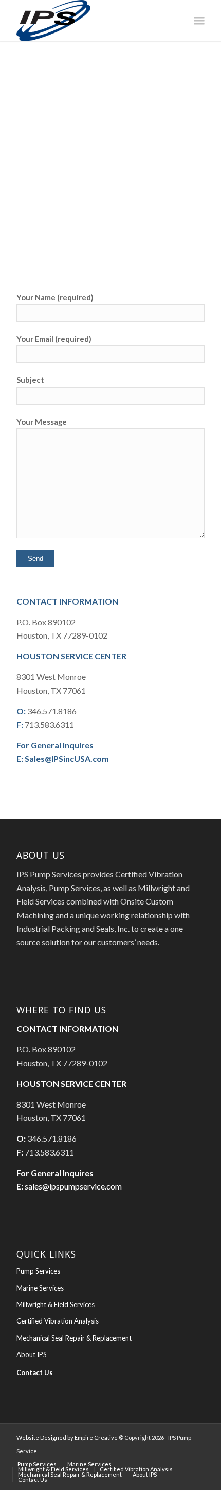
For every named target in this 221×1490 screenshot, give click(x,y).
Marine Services (40, 1288)
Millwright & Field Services (55, 1304)
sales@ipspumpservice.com (73, 1186)
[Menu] (199, 20)
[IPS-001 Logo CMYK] (91, 20)
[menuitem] (199, 20)
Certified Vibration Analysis (57, 1321)
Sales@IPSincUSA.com (67, 758)
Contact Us (34, 1372)
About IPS (31, 1354)
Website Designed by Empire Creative (67, 1437)
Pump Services (38, 1271)
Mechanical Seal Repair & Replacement (74, 1338)
